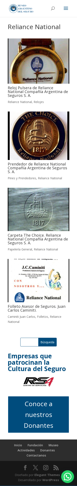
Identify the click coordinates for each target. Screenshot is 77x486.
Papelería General (20, 249)
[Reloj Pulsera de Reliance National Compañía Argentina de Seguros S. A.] (38, 61)
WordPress (50, 480)
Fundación (35, 445)
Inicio (18, 445)
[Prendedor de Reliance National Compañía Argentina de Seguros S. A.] (38, 136)
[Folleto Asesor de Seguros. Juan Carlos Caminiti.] (38, 280)
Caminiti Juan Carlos (21, 317)
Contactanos (36, 455)
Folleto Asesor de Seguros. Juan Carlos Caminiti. (36, 308)
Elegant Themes (47, 475)
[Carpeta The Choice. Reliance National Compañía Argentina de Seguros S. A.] (38, 209)
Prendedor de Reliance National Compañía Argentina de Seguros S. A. (37, 167)
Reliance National (20, 102)
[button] (67, 476)
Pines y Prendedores (22, 178)
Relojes (39, 102)
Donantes (47, 450)
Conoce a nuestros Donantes (38, 414)
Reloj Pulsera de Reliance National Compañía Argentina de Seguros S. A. (38, 91)
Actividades (26, 450)
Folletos (42, 317)
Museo (53, 445)
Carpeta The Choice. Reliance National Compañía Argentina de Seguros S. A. (38, 239)
